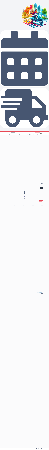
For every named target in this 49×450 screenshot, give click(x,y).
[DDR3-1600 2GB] (10, 227)
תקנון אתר (27, 134)
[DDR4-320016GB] (29, 227)
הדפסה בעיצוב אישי (36, 134)
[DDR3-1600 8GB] (19, 227)
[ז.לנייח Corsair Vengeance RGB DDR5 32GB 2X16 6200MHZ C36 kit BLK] (38, 227)
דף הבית (42, 134)
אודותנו (32, 134)
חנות (39, 134)
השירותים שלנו (30, 134)
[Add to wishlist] (42, 205)
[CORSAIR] (38, 270)
